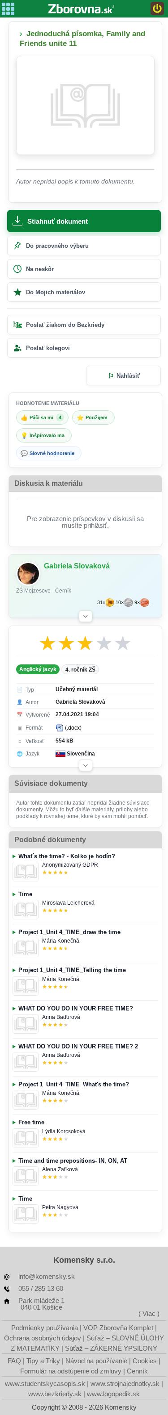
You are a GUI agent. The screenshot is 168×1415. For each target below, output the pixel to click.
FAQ (14, 1361)
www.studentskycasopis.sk (45, 1383)
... (153, 602)
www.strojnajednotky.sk (124, 1383)
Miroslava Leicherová (68, 903)
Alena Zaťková (60, 1169)
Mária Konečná (60, 941)
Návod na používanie (96, 1361)
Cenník (137, 1371)
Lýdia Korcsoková (64, 1131)
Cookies (145, 1361)
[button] (85, 616)
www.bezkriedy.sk (55, 1394)
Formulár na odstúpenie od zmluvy (70, 1371)
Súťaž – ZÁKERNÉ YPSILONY (111, 1348)
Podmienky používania (44, 1328)
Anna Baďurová (61, 1017)
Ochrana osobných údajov (42, 1338)
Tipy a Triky (43, 1361)
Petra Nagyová (60, 1207)
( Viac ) (148, 1313)
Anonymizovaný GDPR (70, 865)
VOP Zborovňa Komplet (118, 1328)
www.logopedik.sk (113, 1394)
